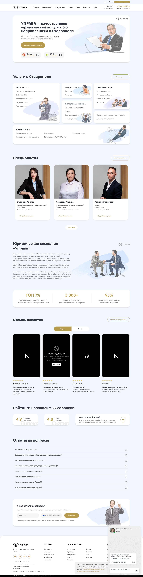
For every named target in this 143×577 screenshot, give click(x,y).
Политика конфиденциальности (21, 561)
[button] (122, 2)
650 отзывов (27, 420)
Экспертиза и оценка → (76, 104)
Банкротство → (72, 87)
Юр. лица (68, 95)
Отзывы (70, 7)
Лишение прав (21, 106)
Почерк (67, 111)
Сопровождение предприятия (27, 137)
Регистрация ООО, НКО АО (55, 137)
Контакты (86, 7)
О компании (71, 549)
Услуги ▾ (36, 7)
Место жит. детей (103, 99)
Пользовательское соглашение (21, 566)
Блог (87, 554)
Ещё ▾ (95, 7)
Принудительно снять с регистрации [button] (111, 115)
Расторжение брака (104, 95)
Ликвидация (49, 133)
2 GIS (57, 418)
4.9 (19, 419)
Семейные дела (49, 554)
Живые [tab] (80, 329)
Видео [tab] (62, 329)
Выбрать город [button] (109, 8)
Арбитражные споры (24, 133)
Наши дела (70, 560)
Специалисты (60, 7)
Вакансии (89, 552)
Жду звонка (71, 515)
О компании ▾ (47, 7)
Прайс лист (70, 552)
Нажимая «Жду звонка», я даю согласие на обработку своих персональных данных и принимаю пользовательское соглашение (45, 520)
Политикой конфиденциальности (93, 569)
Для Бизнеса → (23, 129)
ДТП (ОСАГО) (21, 95)
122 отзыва (58, 420)
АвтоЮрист (47, 552)
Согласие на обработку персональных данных (25, 564)
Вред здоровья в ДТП (24, 99)
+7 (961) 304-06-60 (123, 6)
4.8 (50, 419)
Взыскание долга (78, 133)
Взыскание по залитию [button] (105, 119)
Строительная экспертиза (74, 108)
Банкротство (48, 549)
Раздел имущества (103, 91)
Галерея (88, 549)
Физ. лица (68, 91)
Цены (78, 7)
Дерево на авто (22, 102)
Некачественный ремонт (25, 91)
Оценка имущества (72, 115)
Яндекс (27, 418)
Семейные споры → (106, 87)
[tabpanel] (71, 364)
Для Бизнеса (48, 557)
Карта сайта (16, 568)
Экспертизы (47, 559)
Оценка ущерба (71, 119)
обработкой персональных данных (88, 571)
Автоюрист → (22, 87)
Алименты (100, 102)
